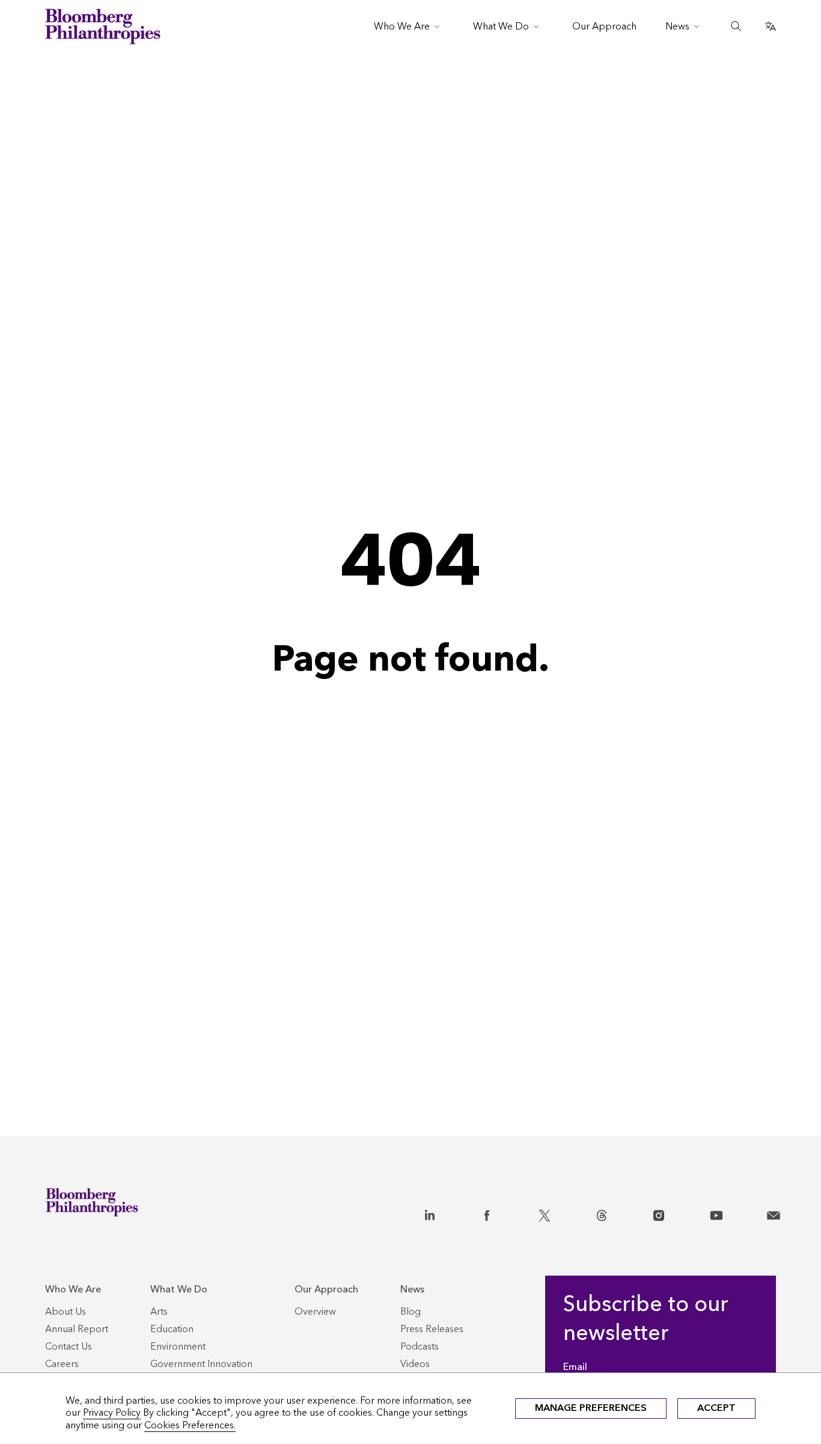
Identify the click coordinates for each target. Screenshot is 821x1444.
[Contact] (773, 1213)
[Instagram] (658, 1213)
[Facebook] (486, 1213)
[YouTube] (716, 1213)
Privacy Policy (112, 1412)
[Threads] (601, 1213)
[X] (544, 1213)
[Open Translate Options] (770, 26)
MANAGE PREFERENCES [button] (591, 1407)
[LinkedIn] (429, 1213)
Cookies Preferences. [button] (190, 1425)
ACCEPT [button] (716, 1407)
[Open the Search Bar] (736, 26)
